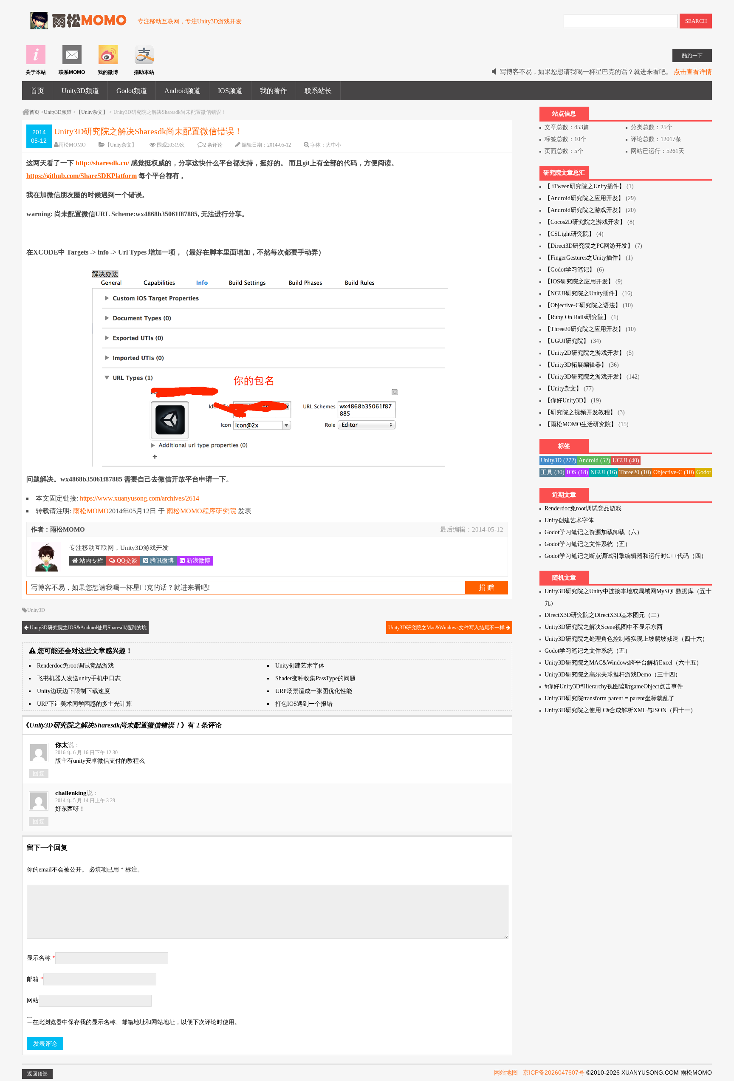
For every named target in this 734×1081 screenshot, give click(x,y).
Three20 (635, 472)
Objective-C (673, 472)
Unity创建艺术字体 (300, 665)
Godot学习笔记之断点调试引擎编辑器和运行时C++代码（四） (626, 556)
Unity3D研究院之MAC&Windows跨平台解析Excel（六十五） (623, 662)
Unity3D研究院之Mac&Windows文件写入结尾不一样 (447, 628)
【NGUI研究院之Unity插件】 (583, 293)
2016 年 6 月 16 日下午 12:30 (86, 753)
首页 (37, 90)
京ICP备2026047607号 (553, 1072)
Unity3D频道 (80, 90)
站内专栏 (90, 560)
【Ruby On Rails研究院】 (577, 317)
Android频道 (182, 90)
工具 (553, 472)
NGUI (603, 472)
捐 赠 (486, 587)
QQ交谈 (126, 560)
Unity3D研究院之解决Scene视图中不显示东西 (604, 627)
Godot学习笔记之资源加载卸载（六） (594, 532)
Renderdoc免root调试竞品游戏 (75, 665)
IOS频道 (230, 90)
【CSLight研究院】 (570, 234)
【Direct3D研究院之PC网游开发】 (589, 246)
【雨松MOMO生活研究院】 (581, 424)
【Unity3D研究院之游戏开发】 (585, 377)
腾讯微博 (161, 560)
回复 (39, 773)
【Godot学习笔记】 (570, 269)
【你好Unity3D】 (567, 400)
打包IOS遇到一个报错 (304, 704)
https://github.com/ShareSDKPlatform (81, 175)
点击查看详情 (693, 71)
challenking (71, 793)
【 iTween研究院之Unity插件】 (585, 186)
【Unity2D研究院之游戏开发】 (585, 353)
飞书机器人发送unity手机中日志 (79, 678)
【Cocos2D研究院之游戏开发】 (585, 222)
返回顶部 (37, 1074)
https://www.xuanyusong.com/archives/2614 (139, 498)
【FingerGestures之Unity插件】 (584, 258)
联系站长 (318, 90)
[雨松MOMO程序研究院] (75, 25)
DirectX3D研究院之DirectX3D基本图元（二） (604, 615)
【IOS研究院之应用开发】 (579, 281)
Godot (708, 472)
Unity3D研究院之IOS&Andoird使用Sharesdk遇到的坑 (87, 628)
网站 (33, 1000)
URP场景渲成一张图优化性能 (313, 691)
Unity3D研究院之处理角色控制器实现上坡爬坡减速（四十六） (626, 639)
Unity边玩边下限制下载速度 (73, 691)
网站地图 (506, 1072)
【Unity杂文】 (92, 112)
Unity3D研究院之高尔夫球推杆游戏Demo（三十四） (613, 674)
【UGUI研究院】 (567, 341)
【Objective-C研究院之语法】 (583, 305)
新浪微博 (197, 560)
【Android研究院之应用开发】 (584, 198)
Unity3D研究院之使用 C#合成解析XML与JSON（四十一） (620, 710)
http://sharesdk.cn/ (102, 163)
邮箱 (35, 979)
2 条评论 (213, 145)
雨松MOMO (72, 145)
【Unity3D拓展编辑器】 (576, 365)
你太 (61, 744)
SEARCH (696, 21)
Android (594, 460)
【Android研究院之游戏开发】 (584, 210)
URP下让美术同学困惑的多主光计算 (84, 704)
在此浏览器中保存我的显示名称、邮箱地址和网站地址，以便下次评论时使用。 (136, 1022)
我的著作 (273, 90)
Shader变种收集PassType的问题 (315, 678)
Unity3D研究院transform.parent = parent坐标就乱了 (610, 698)
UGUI (626, 460)
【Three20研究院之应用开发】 (584, 329)
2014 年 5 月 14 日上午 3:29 (85, 801)
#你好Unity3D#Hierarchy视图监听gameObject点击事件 (614, 686)
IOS (577, 472)
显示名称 (41, 958)
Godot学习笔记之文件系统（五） (588, 544)
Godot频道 (131, 90)
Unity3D (36, 610)
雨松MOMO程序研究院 (201, 511)
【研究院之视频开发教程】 (580, 412)
